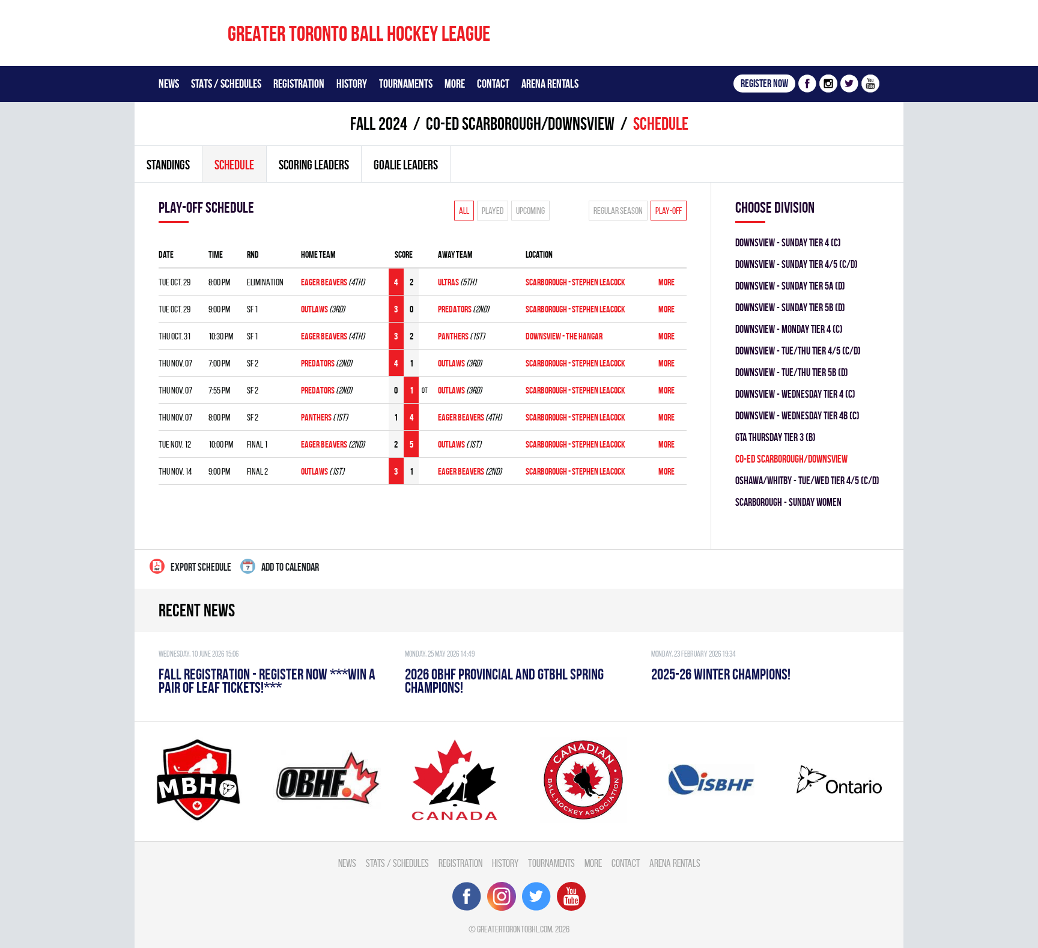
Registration (298, 83)
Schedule (234, 164)
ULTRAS (448, 282)
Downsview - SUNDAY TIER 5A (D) (790, 285)
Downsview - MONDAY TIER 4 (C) (789, 329)
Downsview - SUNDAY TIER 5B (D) (790, 307)
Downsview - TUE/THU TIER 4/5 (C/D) (798, 350)
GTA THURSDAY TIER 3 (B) (775, 437)
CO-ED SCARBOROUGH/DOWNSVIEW (520, 123)
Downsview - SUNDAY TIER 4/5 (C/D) (796, 264)
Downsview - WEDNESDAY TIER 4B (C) (797, 415)
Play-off (668, 210)
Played (492, 210)
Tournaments (405, 83)
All (464, 210)
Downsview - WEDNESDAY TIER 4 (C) (795, 394)
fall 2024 (378, 123)
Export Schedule (201, 567)
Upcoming (530, 210)
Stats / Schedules (226, 83)
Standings (168, 164)
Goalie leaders (406, 164)
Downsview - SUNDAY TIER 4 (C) (788, 242)
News (169, 83)
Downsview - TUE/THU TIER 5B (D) (791, 372)
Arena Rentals (549, 83)
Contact (493, 83)
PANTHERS (453, 336)
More (455, 83)
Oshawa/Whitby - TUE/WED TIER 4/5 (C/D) (807, 480)
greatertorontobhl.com (514, 929)
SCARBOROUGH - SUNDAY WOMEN (788, 502)
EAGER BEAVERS (324, 282)
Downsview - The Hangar (564, 336)
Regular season (618, 210)
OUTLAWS (314, 309)
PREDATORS (455, 309)
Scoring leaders (314, 164)
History (351, 83)
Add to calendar (290, 567)
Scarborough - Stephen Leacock (575, 282)
